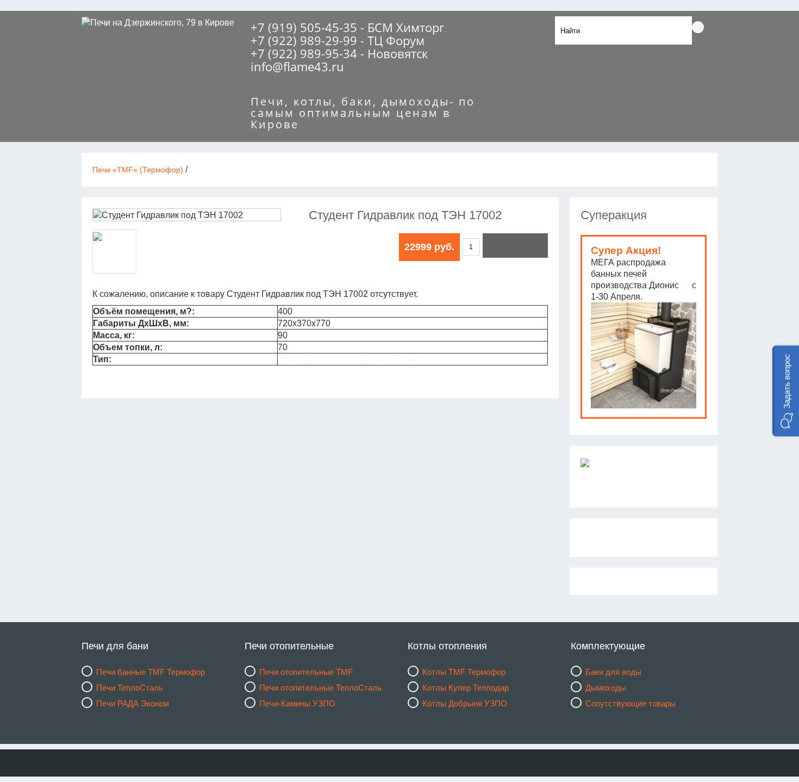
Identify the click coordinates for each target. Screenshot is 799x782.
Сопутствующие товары (630, 703)
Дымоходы (605, 687)
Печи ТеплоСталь (129, 687)
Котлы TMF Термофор (463, 672)
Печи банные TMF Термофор (150, 672)
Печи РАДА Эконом (132, 703)
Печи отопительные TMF (306, 672)
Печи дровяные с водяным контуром (352, 359)
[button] (785, 391)
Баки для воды (613, 672)
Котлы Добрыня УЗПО (464, 703)
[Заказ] (515, 245)
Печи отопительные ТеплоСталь (320, 687)
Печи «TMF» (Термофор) (137, 169)
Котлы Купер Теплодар (465, 687)
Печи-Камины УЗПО (297, 703)
